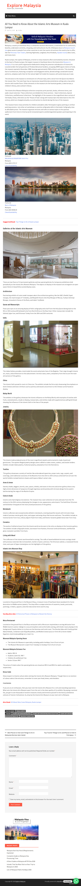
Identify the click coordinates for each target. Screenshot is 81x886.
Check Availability (11, 165)
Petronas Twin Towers (17, 53)
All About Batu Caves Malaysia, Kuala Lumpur (26, 702)
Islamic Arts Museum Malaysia (22, 713)
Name (11, 782)
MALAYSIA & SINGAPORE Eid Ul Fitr (16, 158)
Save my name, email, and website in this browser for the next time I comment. (37, 799)
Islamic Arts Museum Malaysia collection (45, 713)
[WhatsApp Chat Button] (76, 881)
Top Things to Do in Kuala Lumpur (27, 222)
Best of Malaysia (10, 205)
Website (11, 794)
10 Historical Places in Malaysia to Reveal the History (34, 614)
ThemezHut (72, 883)
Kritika (20, 30)
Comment (13, 756)
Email (11, 788)
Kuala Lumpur (21, 711)
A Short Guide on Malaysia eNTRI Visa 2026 (21, 861)
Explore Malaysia (24, 5)
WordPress (60, 881)
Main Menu (12, 16)
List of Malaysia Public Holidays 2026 (19, 870)
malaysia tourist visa (27, 716)
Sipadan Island (62, 53)
